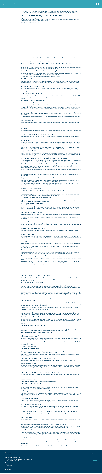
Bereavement (79, 3)
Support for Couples (59, 3)
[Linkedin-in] (98, 4)
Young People (86, 3)
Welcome (51, 3)
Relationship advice (24, 447)
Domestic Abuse (72, 3)
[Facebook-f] (96, 4)
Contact (92, 3)
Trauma (66, 3)
